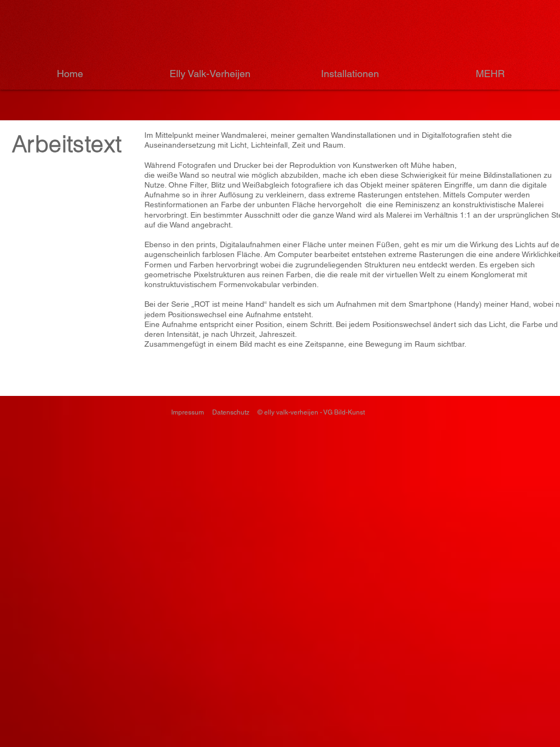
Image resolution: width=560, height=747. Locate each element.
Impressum (187, 412)
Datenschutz (230, 412)
